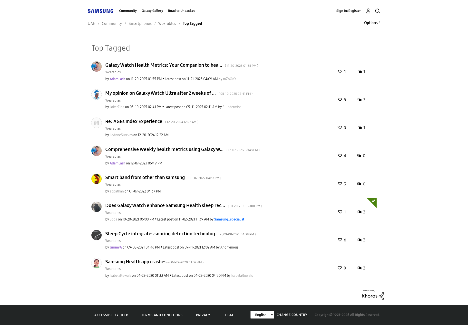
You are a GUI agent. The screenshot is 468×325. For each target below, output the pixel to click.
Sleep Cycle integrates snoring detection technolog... (180, 234)
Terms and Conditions (162, 315)
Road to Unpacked (181, 11)
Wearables (113, 72)
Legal (229, 315)
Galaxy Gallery (152, 11)
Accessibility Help (111, 315)
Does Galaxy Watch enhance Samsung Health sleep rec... (183, 205)
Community (128, 11)
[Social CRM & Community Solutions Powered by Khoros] (373, 294)
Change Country (292, 315)
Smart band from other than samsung (163, 177)
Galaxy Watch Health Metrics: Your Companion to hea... (181, 65)
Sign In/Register (348, 11)
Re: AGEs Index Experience (151, 121)
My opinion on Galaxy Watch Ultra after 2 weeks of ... (179, 93)
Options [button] (371, 22)
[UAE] (100, 11)
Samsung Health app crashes (154, 262)
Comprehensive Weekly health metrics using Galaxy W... (182, 149)
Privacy (203, 315)
